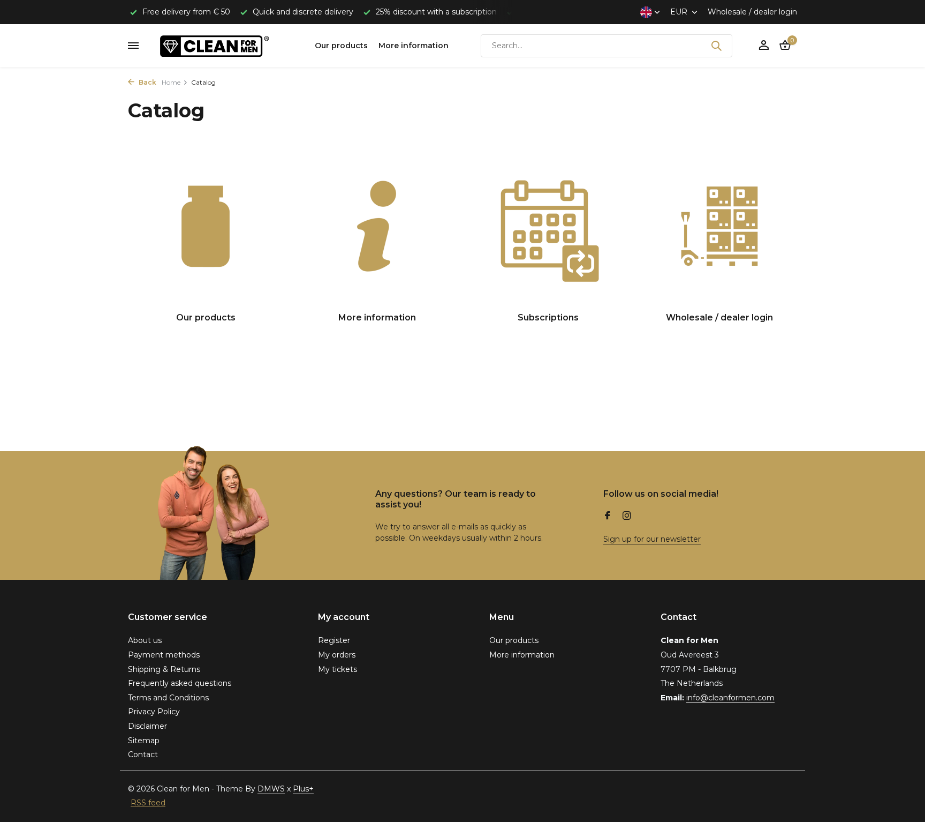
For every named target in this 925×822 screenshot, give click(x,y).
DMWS (271, 789)
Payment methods (164, 655)
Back (146, 82)
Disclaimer (147, 726)
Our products (341, 45)
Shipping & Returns (164, 669)
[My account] (764, 46)
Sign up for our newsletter (652, 539)
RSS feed (148, 803)
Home (171, 82)
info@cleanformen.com (730, 698)
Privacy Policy (154, 711)
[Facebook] (607, 516)
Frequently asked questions (179, 683)
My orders (336, 655)
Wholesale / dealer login (752, 12)
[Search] (716, 45)
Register (334, 640)
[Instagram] (627, 516)
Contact (143, 754)
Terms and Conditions (168, 698)
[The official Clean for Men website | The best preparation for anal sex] (227, 45)
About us (145, 640)
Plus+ (303, 789)
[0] (782, 46)
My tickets (337, 669)
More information (413, 45)
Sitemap (144, 740)
